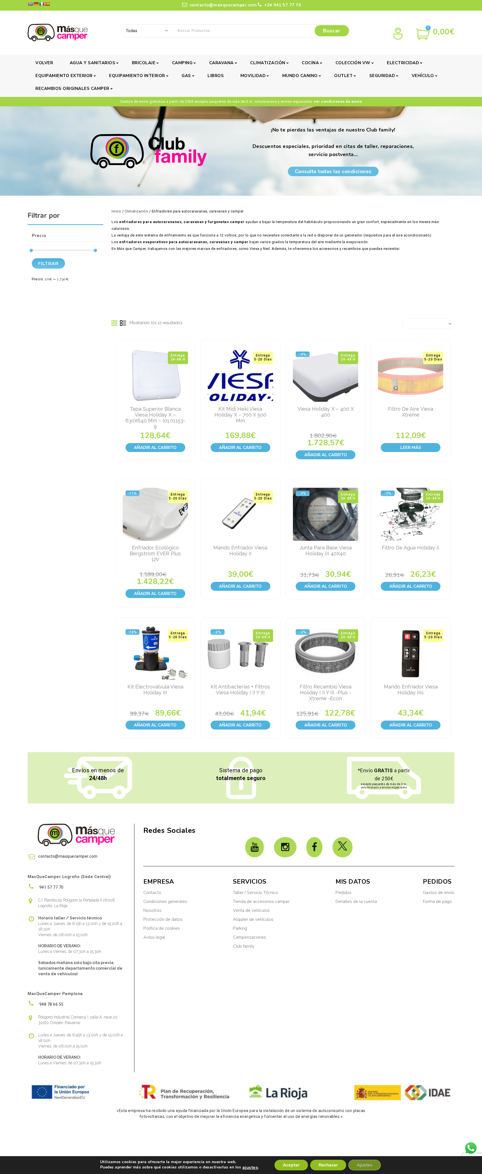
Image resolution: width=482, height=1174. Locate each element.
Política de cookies (161, 928)
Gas (186, 75)
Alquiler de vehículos (253, 919)
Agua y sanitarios (92, 63)
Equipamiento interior (137, 75)
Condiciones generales (165, 901)
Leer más (410, 447)
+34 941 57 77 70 (282, 5)
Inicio (116, 211)
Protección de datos (163, 919)
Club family (243, 946)
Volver (44, 63)
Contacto (152, 893)
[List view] (123, 323)
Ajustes (364, 1165)
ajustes (250, 1168)
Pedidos (343, 893)
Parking (240, 928)
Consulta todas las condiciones (333, 171)
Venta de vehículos (251, 910)
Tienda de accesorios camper (261, 901)
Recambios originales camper (72, 88)
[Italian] (41, 4)
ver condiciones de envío (338, 101)
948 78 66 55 (51, 1004)
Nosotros (152, 910)
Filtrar (48, 263)
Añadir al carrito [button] (155, 447)
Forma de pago (437, 901)
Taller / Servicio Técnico (255, 893)
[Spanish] (47, 4)
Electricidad (403, 63)
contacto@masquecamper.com (222, 5)
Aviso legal (154, 937)
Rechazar (328, 1165)
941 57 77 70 (51, 887)
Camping (182, 63)
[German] (35, 4)
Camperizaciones (249, 937)
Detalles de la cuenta (356, 901)
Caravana (221, 63)
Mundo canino (300, 75)
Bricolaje (144, 63)
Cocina (310, 63)
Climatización (267, 63)
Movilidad (253, 75)
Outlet (343, 75)
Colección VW (353, 63)
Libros (216, 75)
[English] (30, 4)
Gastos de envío (438, 893)
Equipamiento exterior (64, 75)
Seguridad (382, 75)
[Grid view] (115, 323)
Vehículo (423, 75)
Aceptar (291, 1165)
